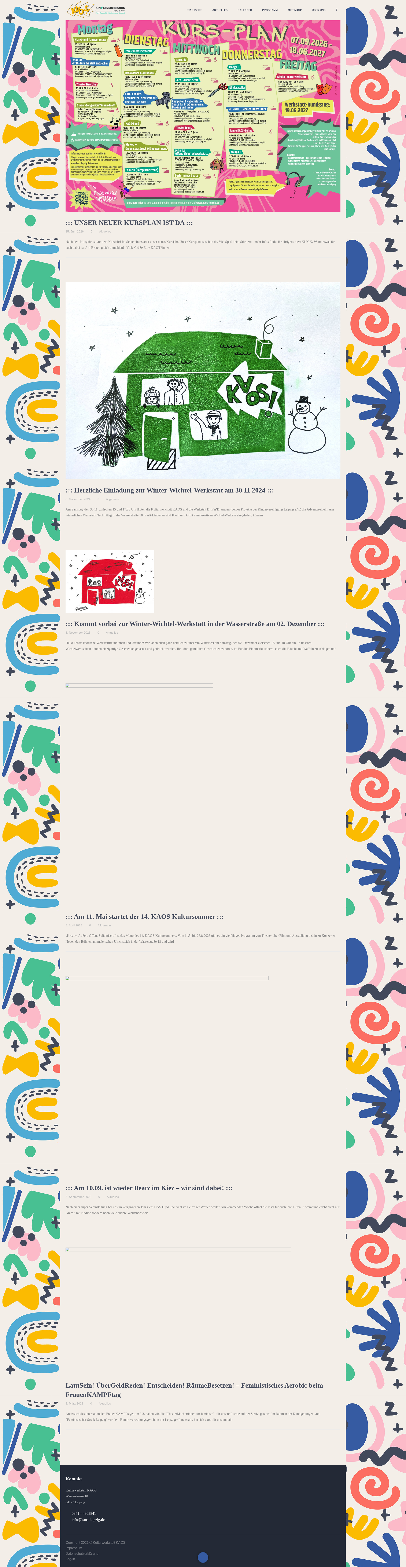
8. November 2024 (78, 499)
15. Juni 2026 (75, 231)
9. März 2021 (74, 1403)
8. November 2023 (78, 632)
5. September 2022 (78, 1196)
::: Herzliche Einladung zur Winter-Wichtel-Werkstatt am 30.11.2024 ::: (170, 490)
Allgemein (112, 499)
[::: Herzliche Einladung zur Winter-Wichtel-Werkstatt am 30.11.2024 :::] (203, 380)
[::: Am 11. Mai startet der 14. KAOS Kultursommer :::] (139, 794)
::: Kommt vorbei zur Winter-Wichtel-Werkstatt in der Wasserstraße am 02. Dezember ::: (195, 623)
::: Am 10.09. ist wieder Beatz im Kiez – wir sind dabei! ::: (149, 1188)
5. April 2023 (74, 925)
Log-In (70, 1559)
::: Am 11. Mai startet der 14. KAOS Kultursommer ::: (145, 916)
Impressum (74, 1548)
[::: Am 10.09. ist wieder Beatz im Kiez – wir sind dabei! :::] (167, 1076)
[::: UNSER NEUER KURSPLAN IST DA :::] (203, 114)
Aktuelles (105, 231)
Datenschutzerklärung (82, 1553)
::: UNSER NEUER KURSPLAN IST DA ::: (129, 222)
